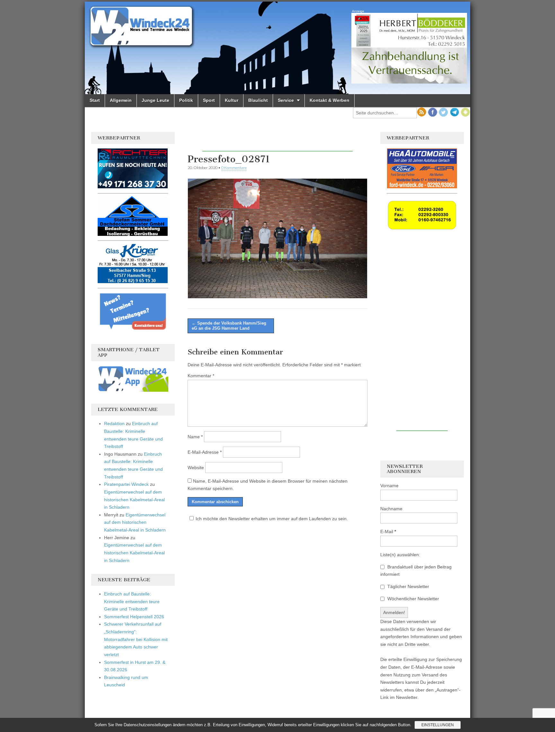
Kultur (231, 100)
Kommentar (201, 375)
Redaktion (114, 423)
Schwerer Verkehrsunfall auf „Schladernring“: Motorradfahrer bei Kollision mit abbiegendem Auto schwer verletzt (136, 639)
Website (196, 467)
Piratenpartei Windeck (126, 484)
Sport (209, 100)
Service (286, 100)
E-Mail (388, 531)
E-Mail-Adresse (205, 452)
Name (195, 436)
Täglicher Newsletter (407, 586)
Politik (186, 100)
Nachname (391, 508)
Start (95, 100)
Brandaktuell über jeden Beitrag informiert (416, 570)
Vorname (389, 485)
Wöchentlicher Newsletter (412, 598)
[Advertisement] (277, 141)
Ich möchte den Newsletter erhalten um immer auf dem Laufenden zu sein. (272, 518)
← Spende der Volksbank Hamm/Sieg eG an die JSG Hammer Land (229, 326)
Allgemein (121, 100)
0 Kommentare (234, 167)
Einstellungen (437, 725)
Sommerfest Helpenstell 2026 (134, 616)
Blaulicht (258, 100)
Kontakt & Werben (329, 100)
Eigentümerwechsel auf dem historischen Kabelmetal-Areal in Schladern (134, 499)
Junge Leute (155, 100)
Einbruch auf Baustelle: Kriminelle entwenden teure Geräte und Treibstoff (132, 601)
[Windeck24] (277, 48)
